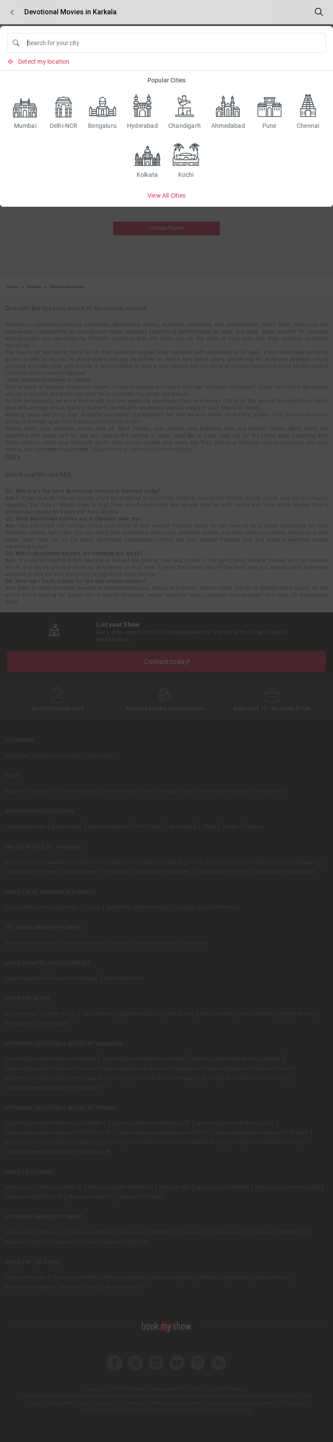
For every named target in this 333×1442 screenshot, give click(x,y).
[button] (12, 12)
